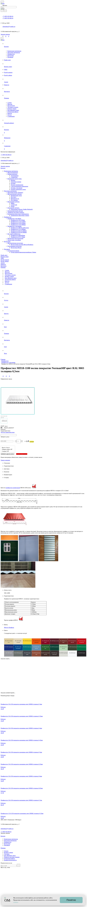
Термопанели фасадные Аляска (20, 215)
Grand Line (14, 204)
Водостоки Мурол (16, 247)
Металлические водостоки (15, 243)
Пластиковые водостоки (14, 246)
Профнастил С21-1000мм (18, 229)
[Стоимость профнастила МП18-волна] (34, 487)
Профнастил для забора (14, 218)
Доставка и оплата (12, 107)
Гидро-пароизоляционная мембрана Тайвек (23, 252)
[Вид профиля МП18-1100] (18, 587)
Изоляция (10, 57)
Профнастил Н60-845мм (18, 235)
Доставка (6, 854)
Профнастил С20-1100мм (18, 223)
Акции (3, 263)
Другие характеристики (8, 432)
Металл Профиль (9, 627)
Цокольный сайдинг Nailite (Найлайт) (22, 209)
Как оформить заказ (13, 110)
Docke (12, 206)
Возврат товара (11, 108)
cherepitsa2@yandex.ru (9, 26)
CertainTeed (14, 177)
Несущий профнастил (14, 234)
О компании (11, 116)
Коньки (13, 180)
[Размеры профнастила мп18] (21, 620)
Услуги (9, 115)
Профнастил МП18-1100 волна (20, 227)
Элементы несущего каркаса (15, 212)
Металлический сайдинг (14, 194)
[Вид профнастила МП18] (28, 560)
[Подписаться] (18, 865)
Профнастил (11, 54)
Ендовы (13, 183)
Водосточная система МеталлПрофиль (22, 244)
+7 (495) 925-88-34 (8, 16)
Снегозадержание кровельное (19, 186)
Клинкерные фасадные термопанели (18, 214)
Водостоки (10, 55)
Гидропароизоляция (13, 250)
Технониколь (14, 175)
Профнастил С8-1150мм (18, 220)
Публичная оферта (12, 111)
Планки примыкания (17, 185)
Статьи (9, 102)
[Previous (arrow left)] (1, 417)
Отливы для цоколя (16, 188)
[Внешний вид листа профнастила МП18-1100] (48, 560)
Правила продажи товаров (11, 857)
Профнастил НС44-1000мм (19, 232)
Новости (3, 264)
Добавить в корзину (22, 454)
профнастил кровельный (13, 487)
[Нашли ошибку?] (43, 905)
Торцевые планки (16, 181)
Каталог (3, 168)
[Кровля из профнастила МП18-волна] (9, 560)
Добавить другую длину (7, 454)
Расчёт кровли (5, 259)
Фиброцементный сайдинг (15, 211)
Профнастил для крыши (14, 226)
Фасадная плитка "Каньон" (15, 192)
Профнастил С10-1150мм (18, 221)
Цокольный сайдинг (13, 208)
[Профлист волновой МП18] (14, 527)
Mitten (12, 203)
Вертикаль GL (15, 198)
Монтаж (9, 104)
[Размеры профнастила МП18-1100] (19, 504)
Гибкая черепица (12, 174)
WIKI (2, 258)
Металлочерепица (12, 172)
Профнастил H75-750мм (18, 237)
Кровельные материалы (14, 51)
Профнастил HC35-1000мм (19, 231)
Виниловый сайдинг (13, 201)
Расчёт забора (5, 261)
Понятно (71, 900)
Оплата (6, 851)
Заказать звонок (5, 34)
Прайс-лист (4, 255)
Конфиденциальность (10, 860)
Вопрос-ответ (5, 256)
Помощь (3, 267)
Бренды (9, 113)
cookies (15, 902)
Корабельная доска (16, 195)
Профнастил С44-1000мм (18, 224)
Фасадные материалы (13, 52)
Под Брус (13, 197)
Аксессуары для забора (14, 240)
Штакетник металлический (15, 238)
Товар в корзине (5, 460)
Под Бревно (14, 200)
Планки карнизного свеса (18, 189)
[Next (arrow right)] (3, 417)
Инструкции (11, 105)
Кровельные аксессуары (14, 178)
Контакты (3, 266)
